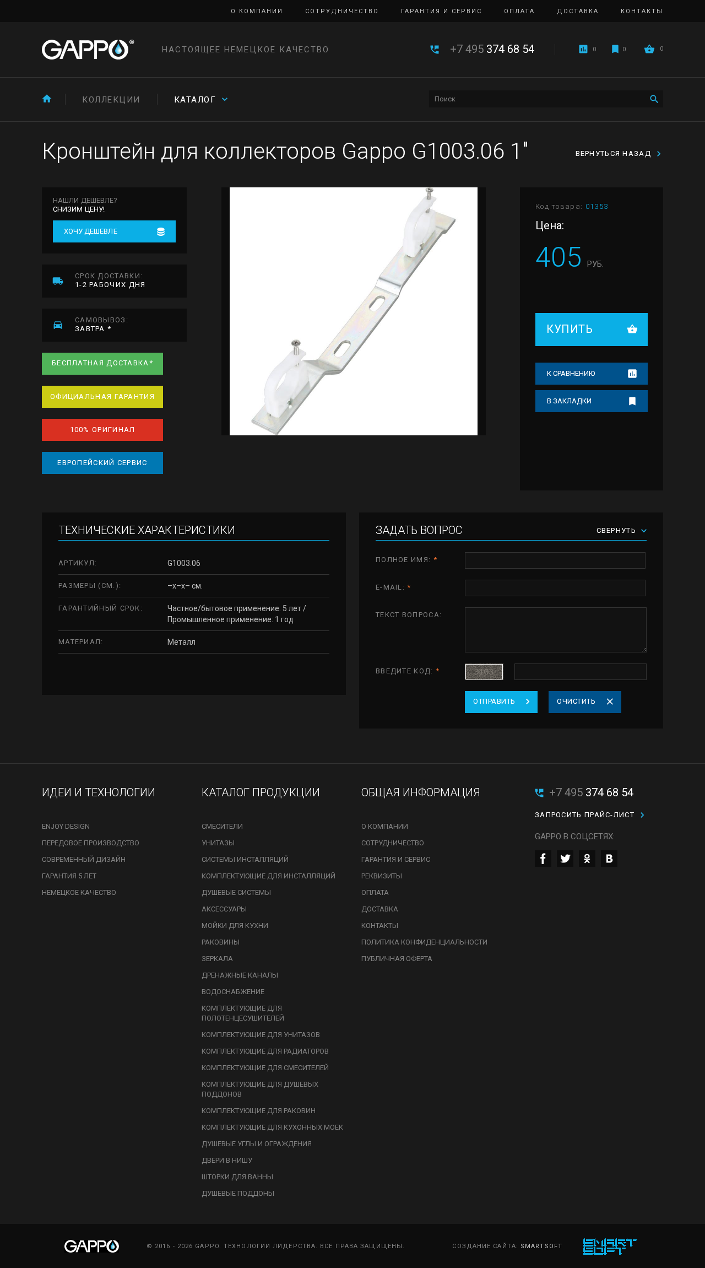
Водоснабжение (233, 992)
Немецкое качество (79, 892)
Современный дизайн (84, 859)
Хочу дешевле (90, 231)
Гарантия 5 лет (69, 876)
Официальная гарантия (102, 396)
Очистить (576, 701)
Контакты (642, 11)
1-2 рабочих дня (110, 280)
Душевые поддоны (238, 1193)
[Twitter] (565, 858)
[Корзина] (649, 48)
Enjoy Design (66, 826)
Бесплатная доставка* (102, 363)
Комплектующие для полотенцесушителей (243, 1013)
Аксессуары (224, 909)
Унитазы (218, 843)
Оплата (519, 11)
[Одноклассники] (587, 858)
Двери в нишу (227, 1160)
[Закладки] (615, 49)
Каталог (195, 100)
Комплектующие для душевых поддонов (260, 1089)
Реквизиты (381, 876)
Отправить (494, 701)
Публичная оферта (396, 958)
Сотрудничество (342, 11)
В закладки (569, 401)
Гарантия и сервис (441, 11)
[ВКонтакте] (609, 858)
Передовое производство (90, 843)
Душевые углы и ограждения (257, 1144)
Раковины (221, 942)
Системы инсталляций (245, 859)
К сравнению (571, 373)
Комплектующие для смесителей (265, 1068)
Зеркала (217, 958)
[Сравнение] (583, 49)
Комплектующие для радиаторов (265, 1051)
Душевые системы (236, 892)
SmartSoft (541, 1246)
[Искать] (654, 99)
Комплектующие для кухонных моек (272, 1127)
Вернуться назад (614, 153)
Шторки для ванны (237, 1177)
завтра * (101, 324)
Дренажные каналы (240, 975)
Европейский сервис (102, 462)
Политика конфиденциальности (424, 942)
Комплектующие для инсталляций (268, 876)
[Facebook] (543, 858)
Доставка (578, 11)
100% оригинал (102, 429)
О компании (257, 11)
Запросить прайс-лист (584, 815)
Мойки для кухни (235, 925)
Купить (569, 329)
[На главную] (47, 98)
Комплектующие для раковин (259, 1111)
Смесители (222, 826)
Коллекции (111, 100)
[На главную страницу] (88, 50)
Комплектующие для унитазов (261, 1034)
